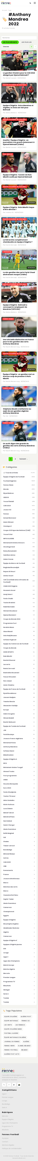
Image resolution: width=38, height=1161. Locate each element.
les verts (8, 1025)
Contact (5, 1142)
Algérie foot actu (11, 1054)
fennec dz (26, 1021)
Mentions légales (8, 1145)
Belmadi (24, 1050)
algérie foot (26, 1017)
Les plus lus (27, 42)
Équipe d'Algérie (7, 1119)
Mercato (5, 1116)
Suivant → (23, 459)
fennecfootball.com (19, 1158)
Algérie (26, 1042)
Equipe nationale (11, 1021)
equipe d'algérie (10, 1017)
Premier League (7, 1097)
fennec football (11, 1050)
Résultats (5, 1130)
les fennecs (20, 1025)
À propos (5, 1138)
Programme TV (7, 1126)
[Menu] (35, 3)
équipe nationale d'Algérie (15, 1037)
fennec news (9, 1046)
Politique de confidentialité (11, 1148)
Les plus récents (10, 42)
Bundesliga (6, 1104)
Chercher (6, 46)
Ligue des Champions (10, 1123)
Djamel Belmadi (24, 1046)
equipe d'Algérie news (13, 1029)
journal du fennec (12, 1042)
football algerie (11, 1033)
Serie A (4, 1108)
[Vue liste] (35, 46)
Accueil (4, 10)
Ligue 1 (4, 1094)
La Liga (4, 1101)
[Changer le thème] (30, 2)
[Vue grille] (31, 46)
